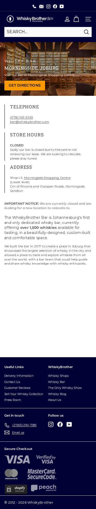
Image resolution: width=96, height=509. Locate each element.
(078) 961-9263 (21, 117)
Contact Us (12, 382)
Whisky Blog (57, 394)
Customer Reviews (17, 388)
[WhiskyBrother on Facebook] (60, 424)
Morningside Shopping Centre (47, 178)
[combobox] (48, 32)
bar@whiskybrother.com (29, 122)
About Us (54, 400)
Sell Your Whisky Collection (23, 394)
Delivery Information (19, 376)
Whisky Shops (58, 376)
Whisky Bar (56, 382)
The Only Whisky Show (65, 388)
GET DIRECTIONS (25, 85)
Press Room (12, 400)
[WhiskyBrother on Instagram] (51, 424)
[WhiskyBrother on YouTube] (69, 424)
